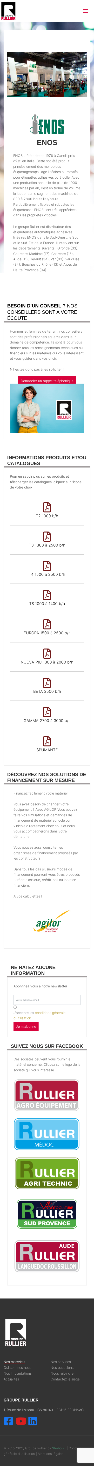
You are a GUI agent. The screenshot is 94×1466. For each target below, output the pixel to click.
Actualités (11, 1379)
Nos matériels (14, 1362)
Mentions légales (50, 1454)
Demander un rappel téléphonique (47, 381)
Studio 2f (59, 1448)
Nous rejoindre (62, 1373)
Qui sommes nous (17, 1367)
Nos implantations (18, 1373)
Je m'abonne (26, 1026)
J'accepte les (39, 1015)
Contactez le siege (65, 1379)
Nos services (61, 1362)
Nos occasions (62, 1367)
